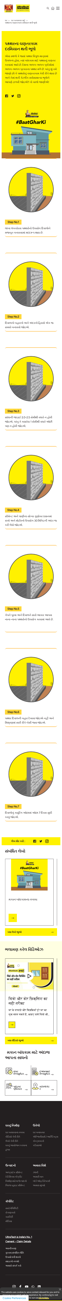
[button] (60, 1289)
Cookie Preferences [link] (14, 1298)
